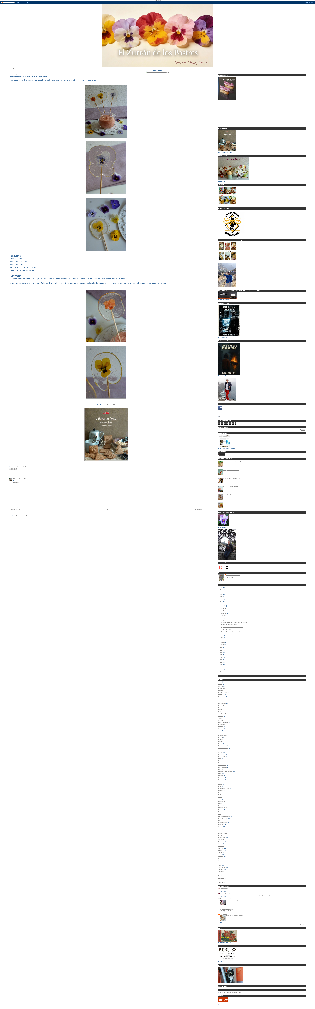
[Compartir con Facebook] (15, 469)
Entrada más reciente (14, 509)
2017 (221, 650)
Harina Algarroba (222, 765)
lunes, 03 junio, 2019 (21, 479)
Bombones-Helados (223, 701)
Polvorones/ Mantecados (224, 816)
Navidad (220, 797)
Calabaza (220, 711)
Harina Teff (221, 769)
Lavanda (220, 784)
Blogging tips (157, 0)
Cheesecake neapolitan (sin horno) (234, 900)
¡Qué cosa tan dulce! (225, 898)
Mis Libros (220, 794)
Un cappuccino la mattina (226, 909)
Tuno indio (220, 873)
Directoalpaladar (224, 888)
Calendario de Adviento (223, 713)
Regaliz (220, 835)
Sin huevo (220, 852)
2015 (221, 655)
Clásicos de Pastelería (223, 722)
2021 (221, 599)
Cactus (220, 707)
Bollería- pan (221, 696)
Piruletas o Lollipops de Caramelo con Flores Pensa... (234, 631)
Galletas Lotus (221, 754)
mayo (222, 635)
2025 (221, 589)
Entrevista (220, 739)
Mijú (14, 479)
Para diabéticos (222, 801)
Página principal (11, 68)
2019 (221, 604)
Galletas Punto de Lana (228, 494)
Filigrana (220, 743)
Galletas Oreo (221, 756)
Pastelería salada (222, 807)
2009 (221, 669)
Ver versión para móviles (106, 511)
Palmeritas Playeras (227, 503)
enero (222, 644)
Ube (219, 875)
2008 (221, 671)
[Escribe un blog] (12, 469)
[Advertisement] (261, 114)
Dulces (15, 466)
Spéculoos (220, 856)
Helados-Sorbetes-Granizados (225, 771)
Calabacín (220, 709)
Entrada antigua (199, 509)
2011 (221, 664)
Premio (220, 820)
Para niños (27, 466)
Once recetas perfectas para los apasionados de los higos (233, 890)
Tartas (219, 865)
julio (222, 618)
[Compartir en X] (13, 469)
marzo (223, 639)
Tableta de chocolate (223, 863)
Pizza (219, 812)
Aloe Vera (220, 686)
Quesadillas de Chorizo (225, 910)
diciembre (223, 606)
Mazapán (220, 790)
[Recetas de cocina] (223, 1001)
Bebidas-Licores (222, 688)
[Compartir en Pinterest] (16, 469)
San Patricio (221, 839)
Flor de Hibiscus (222, 745)
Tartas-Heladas (222, 867)
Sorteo (219, 854)
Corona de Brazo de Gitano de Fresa (231, 486)
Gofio (219, 758)
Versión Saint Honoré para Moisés (229, 624)
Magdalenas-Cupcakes (223, 788)
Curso (219, 731)
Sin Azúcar (221, 848)
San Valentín (221, 841)
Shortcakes (221, 846)
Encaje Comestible (222, 735)
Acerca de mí (33, 68)
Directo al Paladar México (226, 893)
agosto (223, 615)
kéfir (219, 782)
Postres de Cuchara (223, 818)
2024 (221, 592)
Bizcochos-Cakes (222, 692)
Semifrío (220, 843)
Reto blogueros (222, 837)
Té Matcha (220, 869)
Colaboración (221, 724)
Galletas (220, 752)
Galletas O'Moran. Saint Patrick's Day (232, 478)
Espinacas (220, 741)
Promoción (220, 824)
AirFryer (220, 684)
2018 (221, 647)
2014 (221, 657)
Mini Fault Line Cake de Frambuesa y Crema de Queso (234, 622)
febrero (223, 642)
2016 (221, 652)
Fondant (220, 750)
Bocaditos (220, 694)
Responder (15, 482)
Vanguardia (221, 878)
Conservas (220, 728)
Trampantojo (221, 871)
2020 (221, 601)
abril (222, 637)
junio (222, 620)
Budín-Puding (221, 705)
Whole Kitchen (221, 882)
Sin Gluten (220, 850)
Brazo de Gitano (222, 703)
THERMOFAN (223, 914)
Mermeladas (221, 792)
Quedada (220, 826)
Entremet (220, 737)
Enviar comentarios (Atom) (22, 516)
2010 (221, 667)
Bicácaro (220, 690)
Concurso (220, 726)
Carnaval (220, 718)
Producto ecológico (222, 822)
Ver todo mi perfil (229, 577)
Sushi (219, 861)
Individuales (221, 780)
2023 (221, 594)
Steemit (220, 858)
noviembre (224, 608)
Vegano (220, 880)
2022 (221, 597)
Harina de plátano (222, 767)
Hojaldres (220, 775)
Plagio (219, 814)
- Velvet (220, 682)
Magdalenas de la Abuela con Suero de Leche (232, 627)
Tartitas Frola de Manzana (227, 629)
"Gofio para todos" (109, 404)
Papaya (220, 799)
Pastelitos (220, 809)
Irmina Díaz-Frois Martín (20, 464)
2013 (221, 659)
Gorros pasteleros (222, 760)
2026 (221, 587)
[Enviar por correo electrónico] (10, 469)
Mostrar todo (302, 924)
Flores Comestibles (21, 466)
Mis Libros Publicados (22, 68)
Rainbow (220, 831)
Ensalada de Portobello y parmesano (234, 915)
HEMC (219, 773)
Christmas (220, 720)
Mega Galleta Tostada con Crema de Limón (233, 461)
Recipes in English (222, 833)
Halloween (220, 763)
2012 (221, 662)
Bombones (220, 699)
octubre (223, 610)
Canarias (220, 716)
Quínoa (220, 829)
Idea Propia (221, 777)
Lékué (219, 786)
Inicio (107, 509)
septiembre (224, 613)
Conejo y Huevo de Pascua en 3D (231, 470)
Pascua (220, 805)
